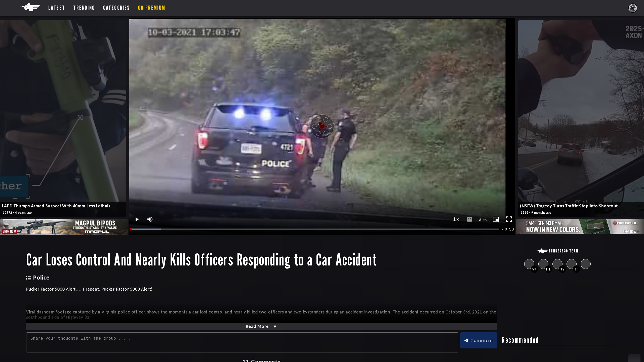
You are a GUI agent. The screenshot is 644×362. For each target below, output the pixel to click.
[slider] (315, 229)
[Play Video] (322, 126)
